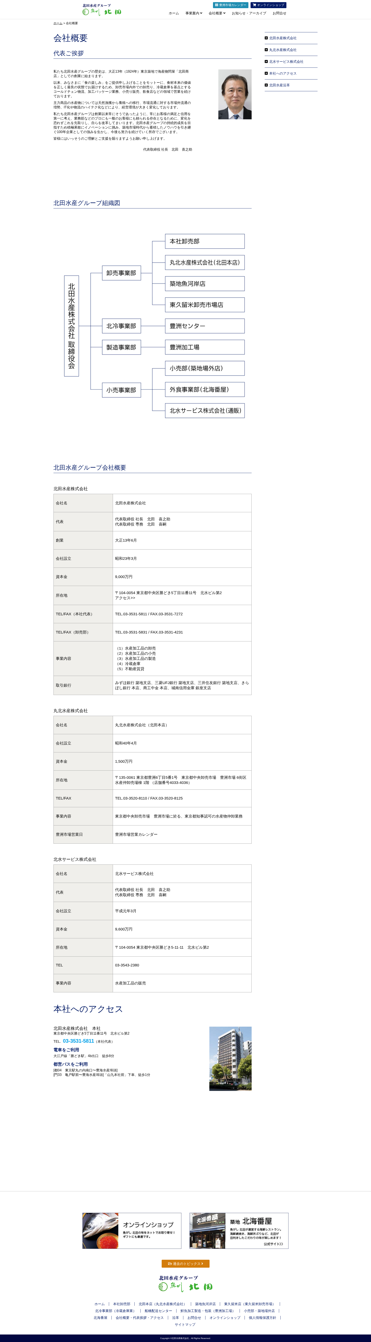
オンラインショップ (225, 1318)
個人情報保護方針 (262, 1318)
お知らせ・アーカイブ (249, 13)
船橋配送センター (158, 1311)
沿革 (175, 1318)
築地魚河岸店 (205, 1304)
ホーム (174, 13)
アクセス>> (125, 598)
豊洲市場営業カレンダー (136, 834)
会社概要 (216, 13)
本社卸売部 (121, 1304)
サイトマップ (185, 1324)
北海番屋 (100, 1318)
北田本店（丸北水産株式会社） (163, 1304)
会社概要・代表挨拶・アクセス (140, 1318)
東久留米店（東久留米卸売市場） (250, 1304)
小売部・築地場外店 (259, 1311)
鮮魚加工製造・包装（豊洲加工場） (208, 1311)
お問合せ (279, 13)
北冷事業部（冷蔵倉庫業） (115, 1311)
